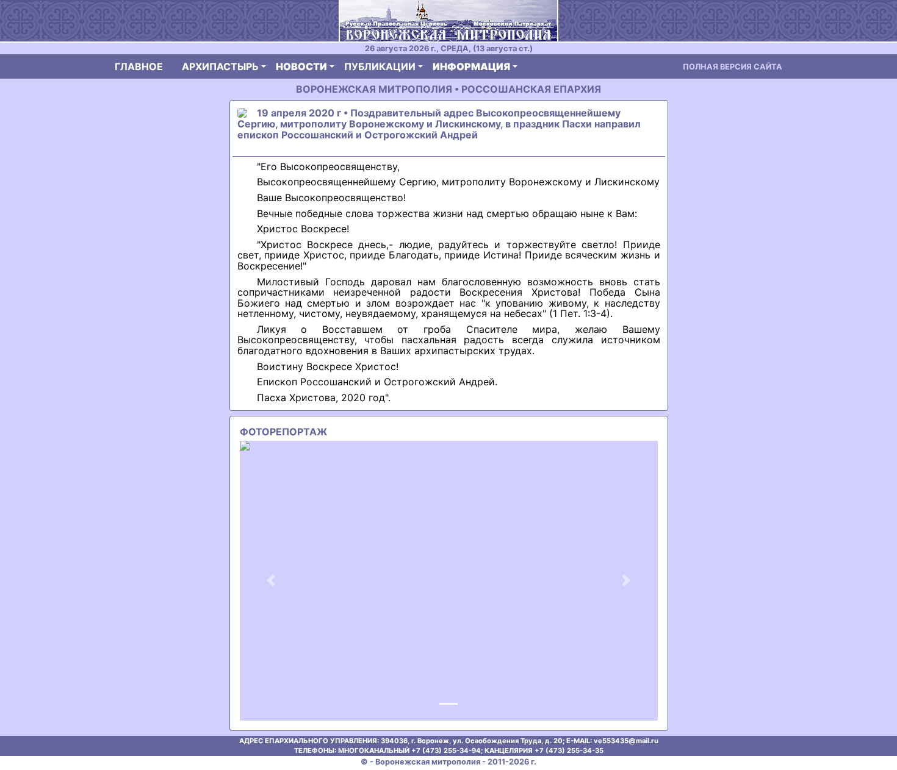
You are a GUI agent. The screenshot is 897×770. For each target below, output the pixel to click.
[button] (271, 581)
